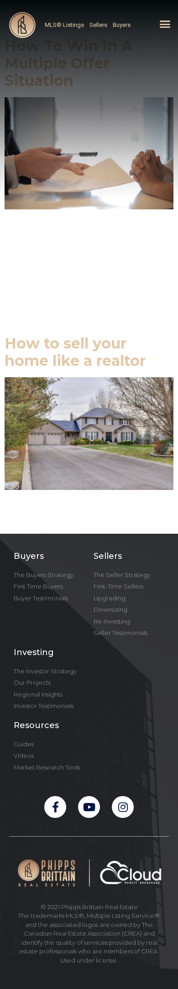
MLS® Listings (64, 24)
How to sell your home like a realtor (75, 352)
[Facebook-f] (55, 807)
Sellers (98, 24)
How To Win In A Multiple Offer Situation (69, 63)
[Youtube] (89, 807)
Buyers (122, 24)
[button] (165, 24)
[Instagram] (123, 807)
